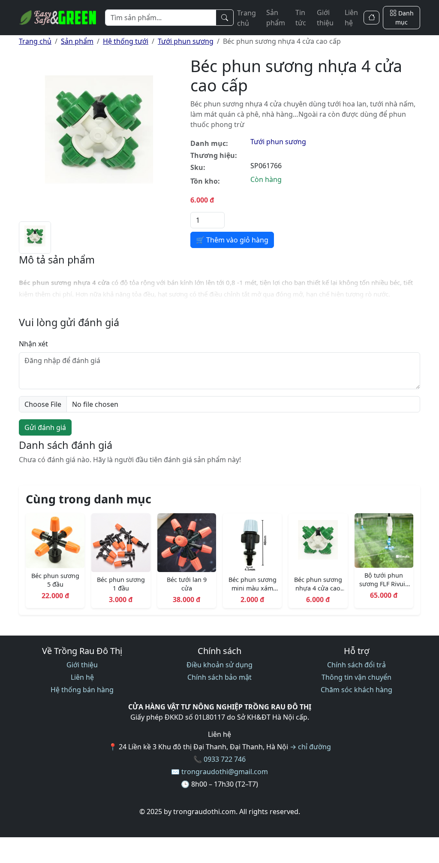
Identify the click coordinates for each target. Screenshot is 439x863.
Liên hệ (351, 17)
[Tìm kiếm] (225, 17)
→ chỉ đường (310, 746)
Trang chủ (246, 18)
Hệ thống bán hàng (82, 689)
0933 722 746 (225, 759)
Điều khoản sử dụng (219, 664)
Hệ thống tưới (125, 41)
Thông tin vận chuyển (356, 677)
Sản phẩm (275, 17)
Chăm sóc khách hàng (356, 689)
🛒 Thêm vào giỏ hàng (232, 240)
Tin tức (300, 17)
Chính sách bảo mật (219, 677)
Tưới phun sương (185, 41)
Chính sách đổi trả (356, 664)
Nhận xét (33, 343)
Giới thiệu (325, 17)
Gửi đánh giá (45, 427)
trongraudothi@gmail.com (224, 771)
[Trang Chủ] (371, 18)
